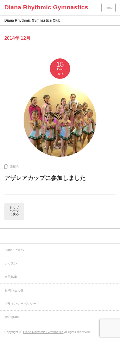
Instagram (11, 317)
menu (108, 7)
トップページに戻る (14, 211)
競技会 (14, 166)
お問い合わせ (14, 290)
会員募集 (10, 277)
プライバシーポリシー (20, 303)
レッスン (10, 263)
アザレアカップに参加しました (45, 178)
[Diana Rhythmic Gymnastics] (46, 7)
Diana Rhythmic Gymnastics (43, 332)
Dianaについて (14, 250)
